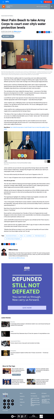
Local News (29, 235)
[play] (4, 6)
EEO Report (44, 393)
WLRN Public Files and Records (35, 405)
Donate (21, 399)
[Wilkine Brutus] (4, 252)
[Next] (48, 161)
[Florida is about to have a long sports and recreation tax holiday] (5, 343)
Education (13, 321)
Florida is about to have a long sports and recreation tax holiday (25, 343)
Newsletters (33, 393)
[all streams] (52, 6)
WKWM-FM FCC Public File (35, 403)
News (21, 235)
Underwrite (22, 402)
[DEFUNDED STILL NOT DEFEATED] (27, 288)
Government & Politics (7, 15)
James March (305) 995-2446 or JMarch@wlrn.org (46, 400)
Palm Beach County (39, 235)
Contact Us (22, 396)
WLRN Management (46, 402)
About (21, 393)
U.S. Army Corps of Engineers (13, 238)
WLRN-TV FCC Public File (35, 399)
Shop (21, 405)
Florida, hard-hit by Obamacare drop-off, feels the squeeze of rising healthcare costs (30, 333)
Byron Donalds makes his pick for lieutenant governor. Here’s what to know (18, 370)
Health (12, 331)
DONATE (48, 2)
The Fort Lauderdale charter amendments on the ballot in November (42, 370)
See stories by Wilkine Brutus (17, 258)
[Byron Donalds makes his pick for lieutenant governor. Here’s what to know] (7, 371)
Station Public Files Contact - (45, 397)
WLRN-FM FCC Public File (35, 401)
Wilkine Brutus (17, 31)
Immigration (13, 350)
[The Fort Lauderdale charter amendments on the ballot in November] (31, 371)
